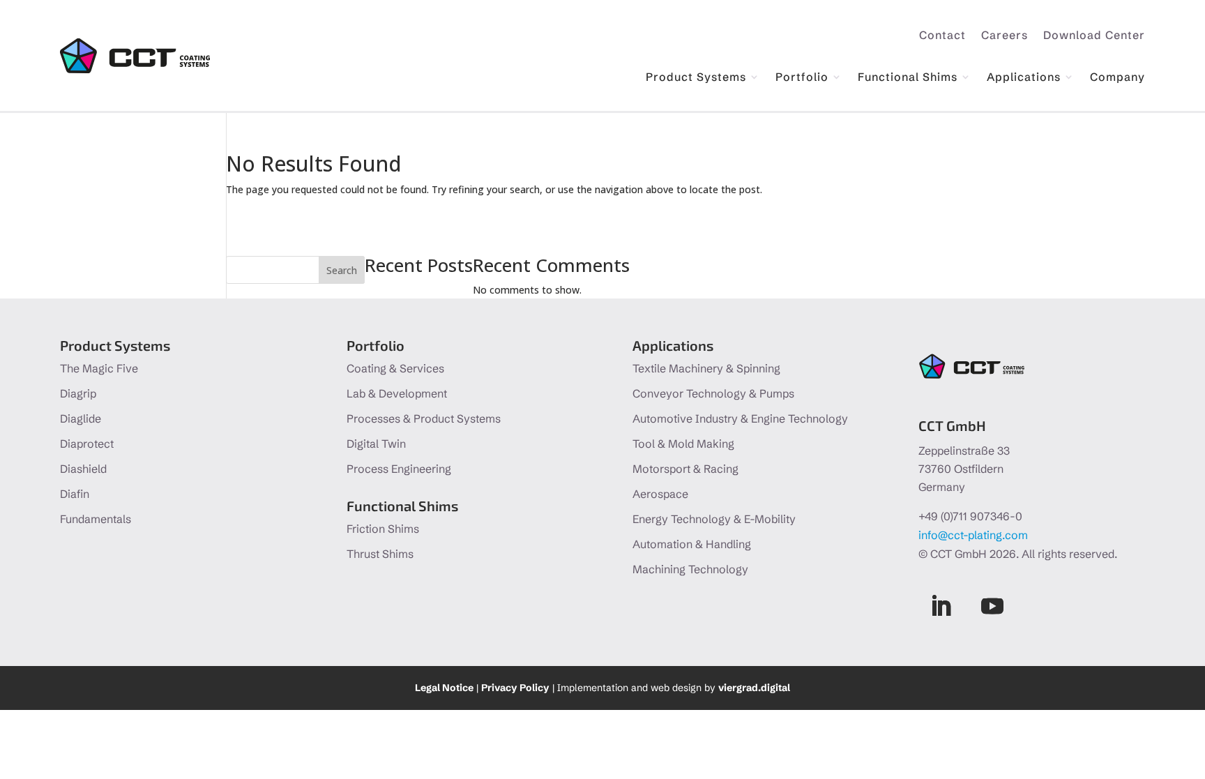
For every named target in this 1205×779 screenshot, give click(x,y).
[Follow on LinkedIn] (940, 606)
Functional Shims (907, 78)
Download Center (1094, 36)
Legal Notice (444, 687)
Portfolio (801, 78)
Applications (1024, 78)
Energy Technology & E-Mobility (714, 519)
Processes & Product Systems (424, 418)
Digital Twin (376, 444)
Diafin (74, 494)
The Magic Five (99, 368)
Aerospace (660, 494)
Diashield (83, 469)
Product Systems (696, 78)
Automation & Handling (691, 544)
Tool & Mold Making (683, 444)
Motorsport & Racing (685, 469)
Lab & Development (397, 393)
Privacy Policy (515, 687)
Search (341, 270)
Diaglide (80, 418)
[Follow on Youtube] (992, 606)
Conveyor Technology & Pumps (713, 393)
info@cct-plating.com (973, 535)
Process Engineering (399, 469)
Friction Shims (383, 529)
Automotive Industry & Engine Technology (740, 418)
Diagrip (78, 393)
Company (1117, 78)
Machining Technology (690, 569)
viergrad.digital (754, 687)
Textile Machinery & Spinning (706, 368)
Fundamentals (95, 519)
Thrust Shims (380, 554)
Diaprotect (87, 444)
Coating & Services (395, 368)
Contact (942, 36)
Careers (1004, 36)
